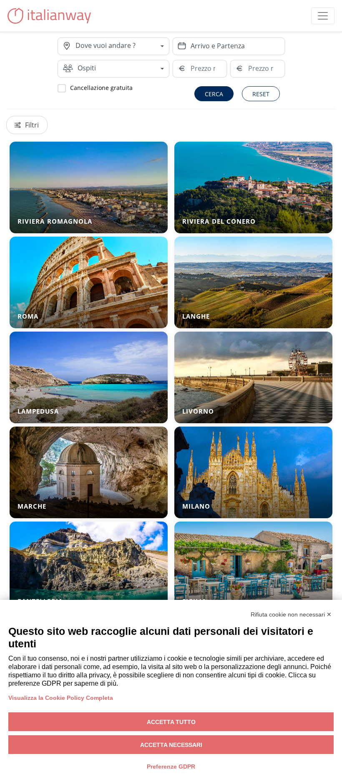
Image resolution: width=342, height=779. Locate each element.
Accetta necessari (171, 745)
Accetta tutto (171, 722)
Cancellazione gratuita (101, 88)
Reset (260, 94)
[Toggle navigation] (322, 15)
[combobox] (122, 46)
